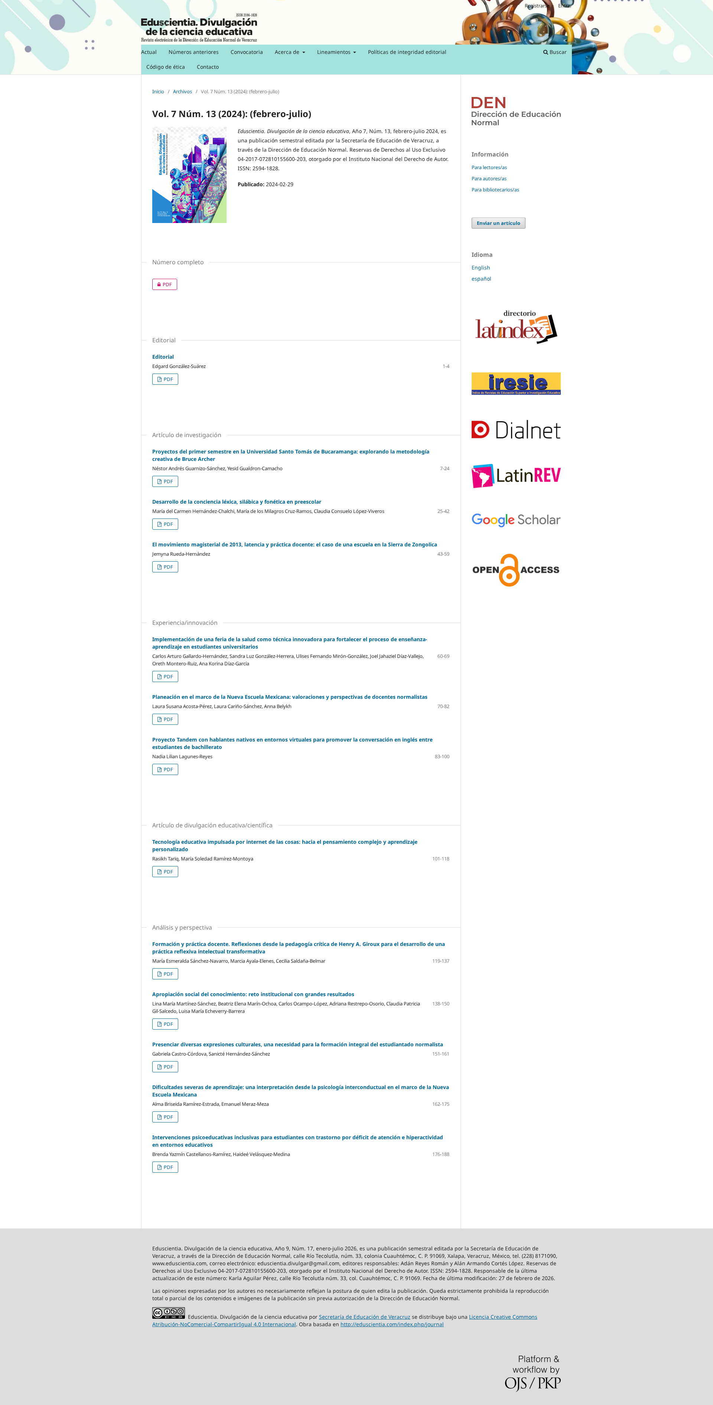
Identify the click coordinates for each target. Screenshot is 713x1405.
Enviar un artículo (498, 223)
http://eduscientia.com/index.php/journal (392, 1324)
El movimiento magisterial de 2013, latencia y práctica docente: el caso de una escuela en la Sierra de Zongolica (294, 544)
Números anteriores (194, 51)
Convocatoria (247, 51)
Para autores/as (489, 178)
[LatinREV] (516, 486)
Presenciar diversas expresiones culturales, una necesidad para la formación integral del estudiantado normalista (297, 1044)
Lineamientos (334, 51)
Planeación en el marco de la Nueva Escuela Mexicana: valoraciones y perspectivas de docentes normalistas (289, 696)
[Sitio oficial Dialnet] (516, 436)
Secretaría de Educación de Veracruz (364, 1316)
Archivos (182, 91)
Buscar (557, 51)
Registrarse (537, 5)
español (481, 278)
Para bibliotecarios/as (495, 189)
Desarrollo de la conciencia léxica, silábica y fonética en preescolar (236, 501)
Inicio (158, 91)
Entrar (565, 5)
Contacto (208, 66)
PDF (162, 284)
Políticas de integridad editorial (407, 51)
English (481, 267)
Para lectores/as (489, 167)
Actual (149, 51)
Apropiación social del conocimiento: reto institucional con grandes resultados (253, 994)
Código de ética (165, 66)
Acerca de (288, 51)
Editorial (163, 356)
